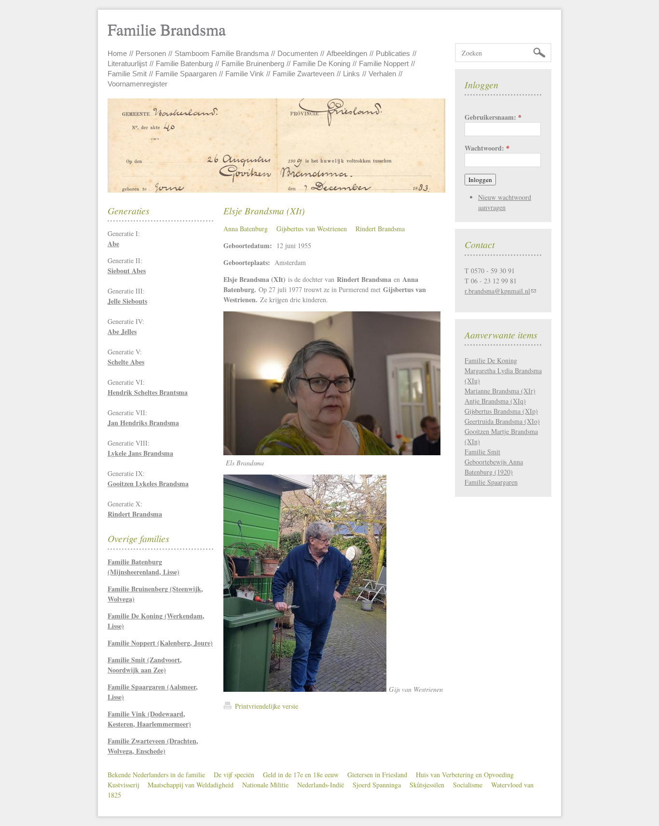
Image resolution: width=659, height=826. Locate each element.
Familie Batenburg (184, 63)
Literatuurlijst (127, 63)
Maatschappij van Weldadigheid (190, 784)
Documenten (297, 53)
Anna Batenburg (245, 228)
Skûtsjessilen (427, 784)
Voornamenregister (137, 84)
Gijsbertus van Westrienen (311, 228)
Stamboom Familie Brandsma (222, 53)
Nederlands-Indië (320, 784)
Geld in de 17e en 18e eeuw (301, 774)
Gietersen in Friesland (377, 774)
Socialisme (467, 784)
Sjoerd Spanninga (377, 784)
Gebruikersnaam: (493, 117)
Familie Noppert (384, 63)
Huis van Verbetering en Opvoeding (465, 774)
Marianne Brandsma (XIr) (500, 390)
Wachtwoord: (487, 148)
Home (117, 53)
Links (351, 74)
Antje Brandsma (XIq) (495, 401)
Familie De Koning (321, 63)
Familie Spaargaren (186, 74)
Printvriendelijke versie (266, 706)
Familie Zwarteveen (303, 74)
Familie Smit (127, 74)
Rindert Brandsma (380, 228)
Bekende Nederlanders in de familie (156, 774)
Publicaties (393, 53)
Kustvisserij (123, 784)
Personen (151, 53)
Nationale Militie (265, 784)
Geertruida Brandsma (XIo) (502, 421)
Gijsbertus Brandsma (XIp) (501, 411)
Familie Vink (244, 74)
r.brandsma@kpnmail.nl (497, 290)
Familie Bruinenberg (252, 63)
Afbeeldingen (347, 53)
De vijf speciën (234, 774)
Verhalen (382, 74)
